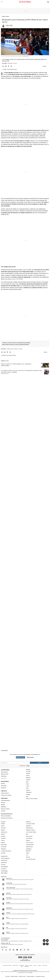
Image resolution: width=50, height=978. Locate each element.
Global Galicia (29, 827)
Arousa (27, 775)
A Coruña (28, 771)
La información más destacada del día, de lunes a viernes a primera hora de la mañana (20, 879)
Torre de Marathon (5, 858)
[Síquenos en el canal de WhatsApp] (24, 949)
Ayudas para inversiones (6, 817)
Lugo (27, 788)
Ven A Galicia (29, 838)
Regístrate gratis (20, 757)
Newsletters (3, 785)
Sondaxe (30, 965)
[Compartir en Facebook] (8, 66)
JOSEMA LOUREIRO (9, 25)
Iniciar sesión (30, 757)
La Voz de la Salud (30, 823)
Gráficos (3, 842)
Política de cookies (22, 976)
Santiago (28, 794)
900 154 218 (25, 957)
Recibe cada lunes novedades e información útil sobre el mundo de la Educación (19, 894)
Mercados (28, 850)
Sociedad (3, 838)
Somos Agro (4, 844)
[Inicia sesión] (48, 2)
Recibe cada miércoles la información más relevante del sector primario (17, 898)
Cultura (2, 840)
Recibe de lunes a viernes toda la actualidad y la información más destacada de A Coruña (20, 913)
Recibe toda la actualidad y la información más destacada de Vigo (16, 928)
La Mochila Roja (30, 844)
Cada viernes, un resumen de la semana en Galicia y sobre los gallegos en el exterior (19, 908)
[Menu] (2, 2)
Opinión (3, 834)
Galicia (2, 825)
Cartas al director (5, 793)
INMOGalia (3, 806)
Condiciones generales (31, 976)
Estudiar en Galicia (30, 829)
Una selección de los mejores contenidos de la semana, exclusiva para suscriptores (19, 888)
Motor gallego (4, 873)
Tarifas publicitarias (5, 800)
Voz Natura (39, 965)
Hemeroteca (4, 776)
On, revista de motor (30, 859)
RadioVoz (26, 965)
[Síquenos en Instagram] (9, 949)
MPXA (22, 966)
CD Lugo (3, 864)
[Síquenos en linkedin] (13, 949)
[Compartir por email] (6, 66)
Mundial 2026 (4, 856)
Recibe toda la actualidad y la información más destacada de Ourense (17, 933)
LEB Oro (20, 348)
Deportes (3, 836)
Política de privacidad (14, 976)
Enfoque (28, 840)
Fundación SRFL (15, 965)
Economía (3, 827)
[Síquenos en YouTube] (17, 949)
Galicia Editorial (26, 966)
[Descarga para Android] (47, 940)
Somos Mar (3, 846)
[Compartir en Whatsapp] (3, 66)
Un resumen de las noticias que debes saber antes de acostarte (16, 884)
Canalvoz (34, 965)
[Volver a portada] (25, 2)
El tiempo (3, 853)
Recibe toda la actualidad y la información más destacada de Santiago (17, 923)
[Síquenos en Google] (28, 949)
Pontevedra (28, 792)
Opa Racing (4, 862)
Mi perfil (3, 783)
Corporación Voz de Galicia (7, 965)
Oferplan (3, 804)
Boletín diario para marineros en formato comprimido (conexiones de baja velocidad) (19, 903)
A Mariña (28, 773)
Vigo (27, 796)
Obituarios (3, 848)
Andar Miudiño (4, 866)
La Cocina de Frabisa (31, 832)
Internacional (4, 832)
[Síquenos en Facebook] (2, 949)
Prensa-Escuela (44, 965)
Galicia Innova (29, 846)
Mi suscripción (4, 772)
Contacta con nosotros (6, 795)
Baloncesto (16, 348)
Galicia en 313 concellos (31, 798)
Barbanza (28, 777)
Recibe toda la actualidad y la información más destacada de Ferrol (16, 918)
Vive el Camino (29, 842)
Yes (27, 855)
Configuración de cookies (40, 976)
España (3, 829)
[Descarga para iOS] (44, 940)
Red (27, 834)
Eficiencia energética (6, 815)
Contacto (3, 810)
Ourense (28, 790)
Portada (3, 823)
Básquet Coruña (10, 348)
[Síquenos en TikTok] (20, 949)
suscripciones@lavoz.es (25, 960)
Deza (27, 781)
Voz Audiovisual (21, 965)
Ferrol (27, 784)
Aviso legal (7, 976)
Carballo (28, 779)
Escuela (28, 857)
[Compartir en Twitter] (11, 66)
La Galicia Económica (6, 850)
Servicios (3, 802)
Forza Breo (3, 868)
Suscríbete (3, 778)
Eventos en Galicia (5, 808)
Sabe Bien (28, 825)
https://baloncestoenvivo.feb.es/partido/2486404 (15, 344)
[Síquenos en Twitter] (6, 949)
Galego (27, 765)
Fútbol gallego (4, 870)
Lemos (27, 786)
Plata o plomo (29, 836)
